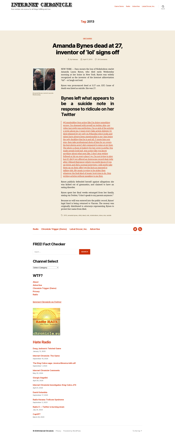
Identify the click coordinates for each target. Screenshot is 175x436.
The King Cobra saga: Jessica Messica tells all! (54, 363)
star (104, 215)
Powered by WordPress (72, 431)
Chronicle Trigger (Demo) (54, 229)
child (80, 215)
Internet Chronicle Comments (46, 370)
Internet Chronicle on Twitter (47, 302)
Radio (128, 6)
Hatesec (75, 59)
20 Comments (102, 59)
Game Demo (119, 6)
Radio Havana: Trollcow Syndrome (48, 400)
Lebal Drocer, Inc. (148, 6)
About (35, 282)
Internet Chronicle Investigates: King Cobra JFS (54, 385)
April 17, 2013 (87, 59)
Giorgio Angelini (40, 378)
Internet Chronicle (46, 431)
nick (87, 215)
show (101, 215)
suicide (109, 215)
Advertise (136, 6)
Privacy (36, 291)
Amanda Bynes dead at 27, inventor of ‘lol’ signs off (87, 49)
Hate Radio (42, 342)
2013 (65, 215)
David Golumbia (40, 392)
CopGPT (36, 414)
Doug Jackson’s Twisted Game (47, 348)
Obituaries (87, 38)
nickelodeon (94, 215)
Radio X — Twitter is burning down (48, 407)
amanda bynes (73, 215)
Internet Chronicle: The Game (46, 356)
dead (84, 215)
